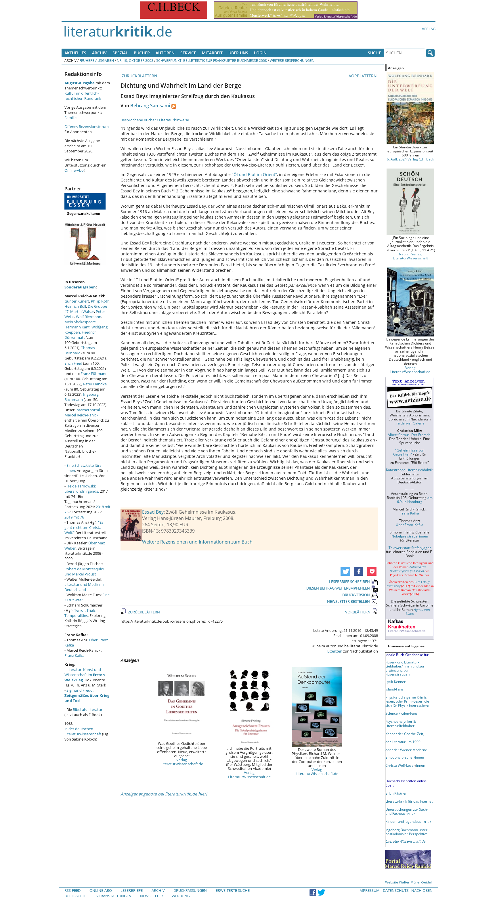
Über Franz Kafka (409, 524)
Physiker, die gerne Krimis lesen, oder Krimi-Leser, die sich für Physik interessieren (407, 701)
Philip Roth (100, 301)
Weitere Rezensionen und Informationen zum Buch (197, 542)
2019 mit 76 (74, 517)
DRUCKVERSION (356, 594)
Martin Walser (82, 311)
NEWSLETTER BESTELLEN (348, 601)
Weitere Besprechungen (292, 60)
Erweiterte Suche (233, 890)
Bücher (142, 53)
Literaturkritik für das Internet (409, 801)
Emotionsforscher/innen (404, 757)
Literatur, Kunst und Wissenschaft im (84, 674)
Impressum (369, 890)
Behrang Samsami (150, 105)
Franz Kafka (74, 655)
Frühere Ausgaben (96, 60)
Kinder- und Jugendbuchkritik (408, 821)
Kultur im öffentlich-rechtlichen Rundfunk (82, 96)
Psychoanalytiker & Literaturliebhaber (400, 723)
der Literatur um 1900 (402, 741)
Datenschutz (395, 890)
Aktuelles (75, 53)
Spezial (120, 53)
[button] (345, 571)
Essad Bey (153, 512)
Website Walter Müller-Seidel (408, 882)
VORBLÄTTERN (363, 76)
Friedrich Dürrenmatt (80, 335)
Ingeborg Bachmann (81, 397)
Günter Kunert (76, 301)
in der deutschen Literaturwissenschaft (82, 731)
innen (420, 765)
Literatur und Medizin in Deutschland (85, 587)
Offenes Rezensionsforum (86, 126)
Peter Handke (95, 384)
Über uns (238, 53)
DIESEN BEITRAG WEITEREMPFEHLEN (338, 588)
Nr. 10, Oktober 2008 (135, 60)
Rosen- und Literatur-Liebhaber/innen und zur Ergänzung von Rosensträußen (405, 668)
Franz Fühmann (94, 373)
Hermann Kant (77, 327)
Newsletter (151, 895)
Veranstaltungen (113, 895)
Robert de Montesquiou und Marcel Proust (85, 571)
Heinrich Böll (75, 306)
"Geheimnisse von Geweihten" (408, 452)
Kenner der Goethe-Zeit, (404, 733)
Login (260, 53)
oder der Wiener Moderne (406, 749)
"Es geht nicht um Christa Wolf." (83, 527)
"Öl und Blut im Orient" (254, 174)
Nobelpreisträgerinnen (409, 536)
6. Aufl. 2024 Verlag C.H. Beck (410, 159)
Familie (70, 117)
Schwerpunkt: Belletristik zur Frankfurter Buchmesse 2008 (211, 60)
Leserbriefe (132, 890)
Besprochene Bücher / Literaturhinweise (155, 120)
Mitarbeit (212, 53)
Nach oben (422, 890)
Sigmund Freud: (86, 695)
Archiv (99, 53)
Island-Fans (394, 689)
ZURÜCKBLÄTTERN (139, 76)
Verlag (428, 28)
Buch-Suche (75, 895)
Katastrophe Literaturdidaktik (409, 469)
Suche (374, 53)
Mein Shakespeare (80, 321)
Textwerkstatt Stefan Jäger (410, 547)
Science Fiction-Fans (401, 713)
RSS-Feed (72, 890)
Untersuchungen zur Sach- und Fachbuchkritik (406, 811)
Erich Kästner (396, 793)
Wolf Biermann (88, 316)
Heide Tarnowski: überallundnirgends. (81, 488)
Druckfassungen (190, 890)
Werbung (181, 895)
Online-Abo (74, 170)
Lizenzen (334, 651)
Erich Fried (73, 363)
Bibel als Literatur (87, 709)
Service (188, 53)
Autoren (165, 53)
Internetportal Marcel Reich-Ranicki (82, 412)
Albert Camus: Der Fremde (409, 434)
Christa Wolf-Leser (400, 765)
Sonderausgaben (80, 287)
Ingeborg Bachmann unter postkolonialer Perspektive (406, 831)
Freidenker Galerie (410, 423)
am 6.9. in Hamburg (415, 499)
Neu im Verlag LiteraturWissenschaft (410, 256)
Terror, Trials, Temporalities (80, 613)
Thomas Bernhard (79, 350)
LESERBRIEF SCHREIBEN (349, 581)
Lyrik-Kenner (395, 681)
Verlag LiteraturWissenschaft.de (181, 761)
